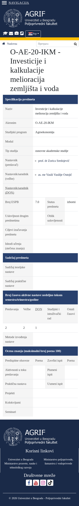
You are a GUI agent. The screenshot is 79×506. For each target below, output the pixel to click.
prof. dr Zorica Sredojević (53, 160)
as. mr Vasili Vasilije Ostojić (55, 174)
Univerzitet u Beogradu (20, 459)
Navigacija (19, 2)
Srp (35, 33)
